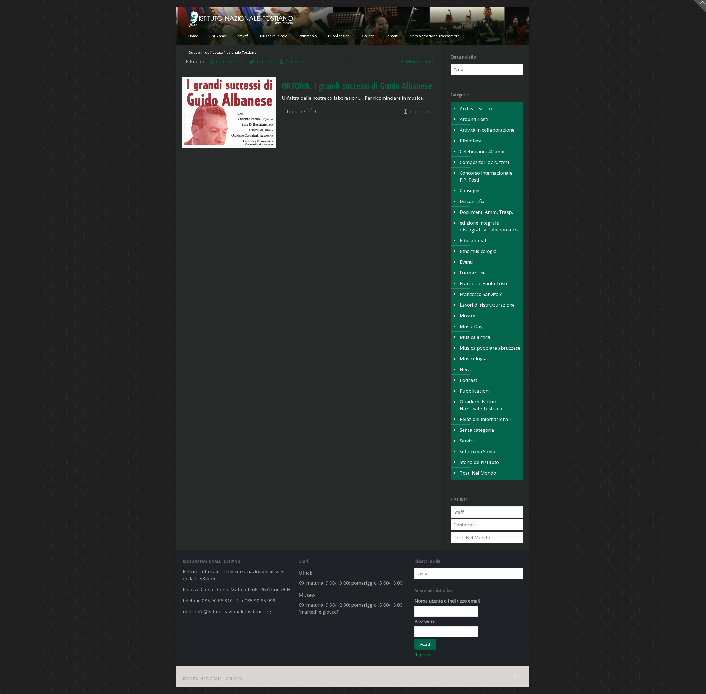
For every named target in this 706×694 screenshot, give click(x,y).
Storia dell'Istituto (479, 462)
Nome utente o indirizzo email (447, 601)
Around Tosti (474, 119)
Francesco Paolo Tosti (483, 283)
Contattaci (465, 525)
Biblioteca (471, 140)
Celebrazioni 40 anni (482, 151)
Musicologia (473, 358)
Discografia (472, 201)
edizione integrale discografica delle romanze (489, 226)
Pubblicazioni (475, 391)
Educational (473, 240)
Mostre (467, 315)
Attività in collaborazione (487, 130)
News (466, 369)
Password (425, 621)
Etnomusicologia (478, 251)
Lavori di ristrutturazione (487, 305)
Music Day (471, 326)
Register (423, 654)
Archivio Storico (477, 108)
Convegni (470, 190)
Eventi (466, 262)
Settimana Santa (478, 451)
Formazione (473, 272)
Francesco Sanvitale (481, 294)
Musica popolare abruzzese (490, 348)
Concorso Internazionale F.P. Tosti (486, 176)
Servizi (467, 441)
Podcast (468, 380)
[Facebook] (515, 676)
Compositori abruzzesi (484, 162)
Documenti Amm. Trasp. (486, 212)
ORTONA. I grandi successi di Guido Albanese (357, 85)
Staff (459, 512)
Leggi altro (421, 111)
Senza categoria (477, 430)
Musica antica (475, 337)
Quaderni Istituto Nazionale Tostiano (481, 405)
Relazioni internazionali (485, 419)
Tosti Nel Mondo (478, 473)
